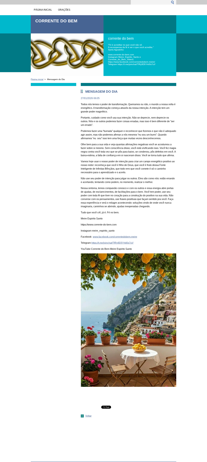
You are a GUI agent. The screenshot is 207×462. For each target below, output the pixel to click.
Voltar (88, 416)
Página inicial (37, 79)
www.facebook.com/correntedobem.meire (115, 236)
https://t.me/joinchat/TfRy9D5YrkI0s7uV (112, 243)
